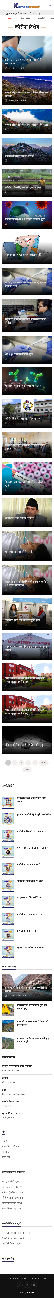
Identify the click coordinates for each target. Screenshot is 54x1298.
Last (27, 769)
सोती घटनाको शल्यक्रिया (12, 1198)
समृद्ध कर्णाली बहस (10, 1182)
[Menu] (4, 6)
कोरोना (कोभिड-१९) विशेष (13, 1192)
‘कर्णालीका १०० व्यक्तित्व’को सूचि (16, 1233)
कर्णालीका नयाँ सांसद (11, 1147)
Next (43, 762)
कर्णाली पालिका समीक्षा (12, 1203)
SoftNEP (30, 1292)
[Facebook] (20, 1285)
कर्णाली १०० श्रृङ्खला (11, 1209)
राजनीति (5, 1152)
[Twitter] (27, 1285)
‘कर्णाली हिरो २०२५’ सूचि (13, 1238)
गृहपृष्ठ (5, 1141)
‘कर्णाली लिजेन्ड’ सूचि (11, 1244)
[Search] (50, 5)
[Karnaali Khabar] (27, 5)
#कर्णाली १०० (26, 18)
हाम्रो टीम (6, 1157)
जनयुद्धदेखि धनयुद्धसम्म (12, 1187)
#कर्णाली (41, 18)
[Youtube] (34, 1285)
